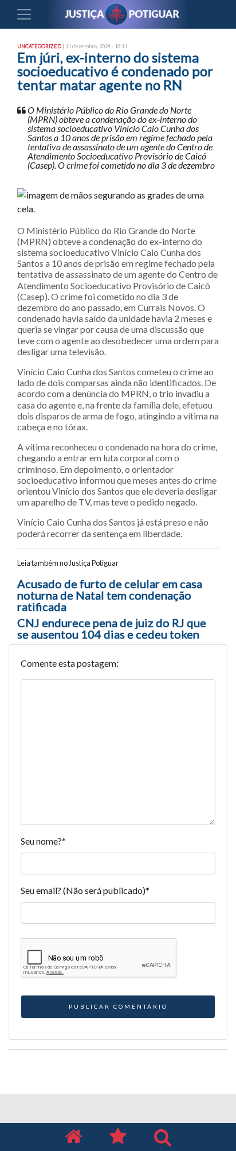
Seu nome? (43, 840)
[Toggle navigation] (24, 14)
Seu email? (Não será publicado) (85, 890)
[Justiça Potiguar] (73, 1136)
